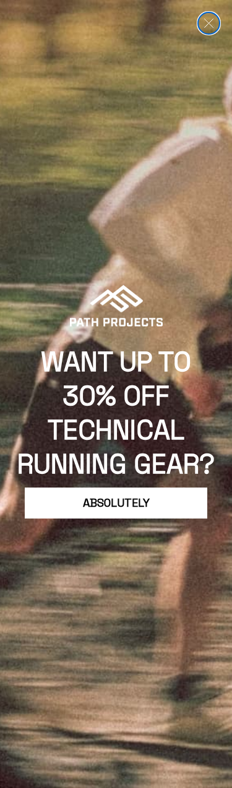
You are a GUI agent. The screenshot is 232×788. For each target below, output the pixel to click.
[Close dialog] (209, 23)
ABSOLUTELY (116, 503)
